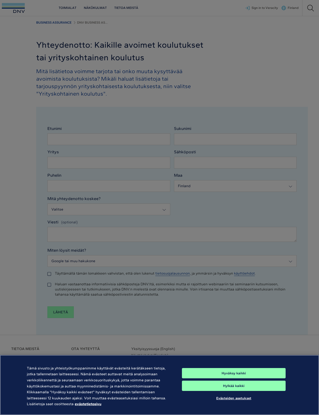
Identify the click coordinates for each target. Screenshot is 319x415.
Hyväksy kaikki (234, 373)
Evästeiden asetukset (233, 398)
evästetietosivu (88, 404)
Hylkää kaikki (234, 386)
